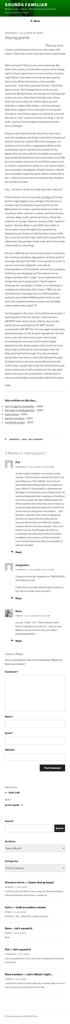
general (15, 439)
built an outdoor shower (31, 907)
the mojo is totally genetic (20, 410)
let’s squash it (23, 928)
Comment (11, 671)
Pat (7, 949)
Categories (11, 861)
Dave (40, 33)
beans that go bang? (41, 882)
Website (10, 749)
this (48, 197)
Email (9, 733)
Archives (10, 841)
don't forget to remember (20, 406)
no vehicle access (15, 422)
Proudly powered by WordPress (21, 1016)
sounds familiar (26, 4)
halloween (35, 439)
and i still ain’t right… (40, 974)
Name (9, 716)
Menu (37, 21)
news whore (12, 414)
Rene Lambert (14, 974)
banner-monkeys (14, 418)
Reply (18, 552)
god (24, 439)
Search (9, 821)
